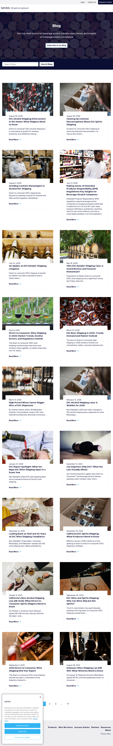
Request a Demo (105, 2)
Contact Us (92, 2)
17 (68, 704)
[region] (22, 719)
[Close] (40, 697)
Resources (106, 727)
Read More (14, 140)
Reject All (22, 731)
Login (83, 2)
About (108, 730)
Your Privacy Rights (22, 737)
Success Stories (81, 727)
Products (52, 727)
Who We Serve (65, 727)
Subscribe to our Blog (56, 45)
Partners (95, 727)
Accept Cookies (22, 725)
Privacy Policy (106, 734)
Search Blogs (47, 64)
